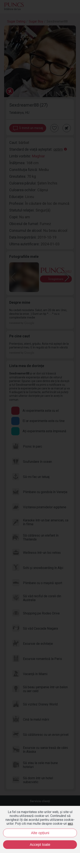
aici (70, 824)
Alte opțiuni (40, 833)
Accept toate (40, 845)
